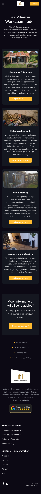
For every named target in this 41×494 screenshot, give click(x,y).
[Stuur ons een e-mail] (7, 484)
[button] (3, 3)
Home (12, 17)
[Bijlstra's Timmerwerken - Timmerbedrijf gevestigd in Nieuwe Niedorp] (20, 3)
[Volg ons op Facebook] (3, 484)
